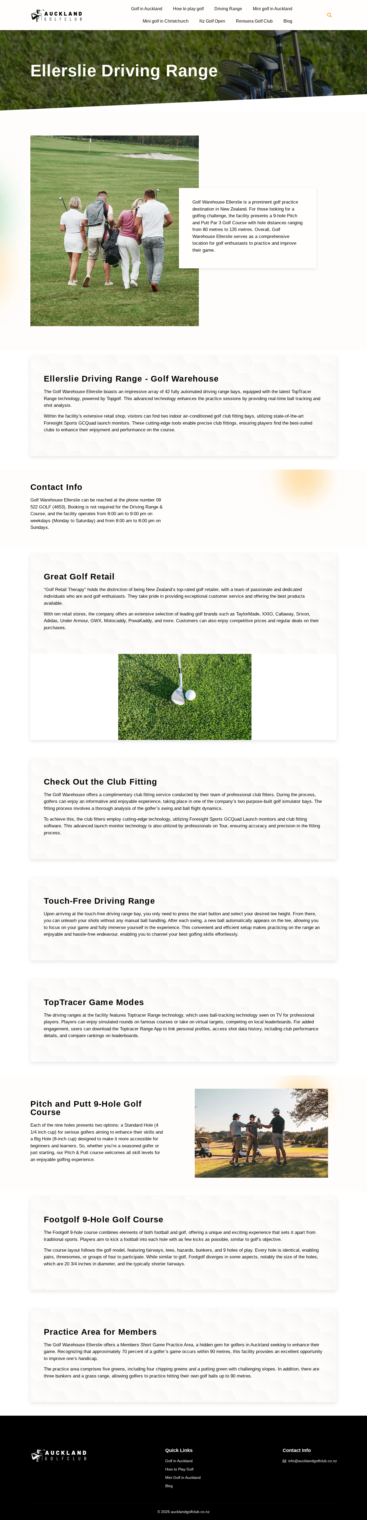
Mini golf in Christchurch (166, 21)
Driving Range (228, 8)
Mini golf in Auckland (272, 8)
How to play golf (188, 8)
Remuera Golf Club (254, 21)
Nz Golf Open (212, 21)
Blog (287, 21)
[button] (329, 15)
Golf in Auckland (146, 8)
